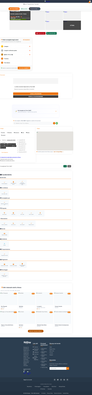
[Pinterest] (67, 380)
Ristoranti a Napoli (44, 355)
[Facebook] (55, 380)
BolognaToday (62, 386)
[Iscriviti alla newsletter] (67, 368)
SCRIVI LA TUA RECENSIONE (36, 96)
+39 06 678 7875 (11, 140)
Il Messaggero (38, 386)
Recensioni (17, 132)
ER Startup (42, 388)
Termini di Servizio (58, 393)
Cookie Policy (66, 393)
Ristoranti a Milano (44, 352)
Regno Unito (52, 349)
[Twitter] (58, 380)
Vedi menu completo (23, 68)
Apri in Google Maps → (59, 151)
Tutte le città (44, 367)
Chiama (3, 132)
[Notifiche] (90, 1)
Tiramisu (6, 58)
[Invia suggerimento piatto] (54, 123)
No (69, 166)
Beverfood (54, 386)
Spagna (51, 354)
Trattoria (36, 347)
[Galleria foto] (27, 20)
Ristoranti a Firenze (44, 358)
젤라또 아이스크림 (8, 54)
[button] (36, 111)
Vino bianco (7, 62)
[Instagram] (61, 380)
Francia (51, 353)
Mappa (28, 132)
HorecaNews (46, 386)
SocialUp (50, 388)
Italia (51, 347)
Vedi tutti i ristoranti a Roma (35, 331)
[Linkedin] (64, 380)
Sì (65, 166)
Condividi (3, 135)
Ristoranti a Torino (44, 362)
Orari (23, 132)
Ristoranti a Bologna (44, 365)
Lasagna (6, 46)
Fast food (36, 354)
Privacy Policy (50, 393)
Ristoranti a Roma (44, 349)
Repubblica (29, 386)
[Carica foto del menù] (57, 123)
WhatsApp (10, 132)
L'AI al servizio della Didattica (36, 357)
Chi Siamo (43, 393)
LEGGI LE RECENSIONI (35, 93)
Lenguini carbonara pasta (10, 50)
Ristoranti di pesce (36, 349)
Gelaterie (36, 352)
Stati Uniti (52, 351)
